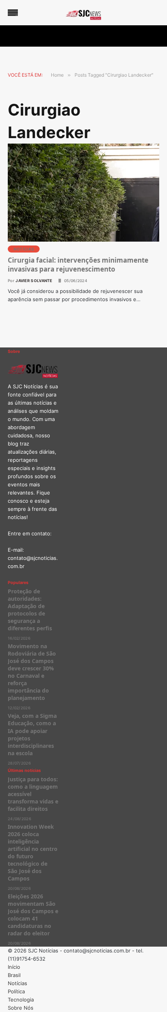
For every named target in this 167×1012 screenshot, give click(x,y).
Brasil (14, 975)
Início (14, 967)
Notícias (24, 249)
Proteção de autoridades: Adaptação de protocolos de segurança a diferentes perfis (31, 610)
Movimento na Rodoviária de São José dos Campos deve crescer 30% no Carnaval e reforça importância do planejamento (32, 672)
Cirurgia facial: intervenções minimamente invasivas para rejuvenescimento (78, 265)
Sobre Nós (20, 1008)
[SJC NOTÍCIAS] (83, 12)
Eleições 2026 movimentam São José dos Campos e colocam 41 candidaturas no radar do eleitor (33, 915)
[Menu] (13, 12)
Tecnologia (21, 999)
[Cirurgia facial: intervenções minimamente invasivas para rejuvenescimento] (83, 193)
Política (16, 991)
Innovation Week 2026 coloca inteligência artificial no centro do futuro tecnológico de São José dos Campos (32, 852)
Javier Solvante (34, 280)
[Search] (155, 12)
